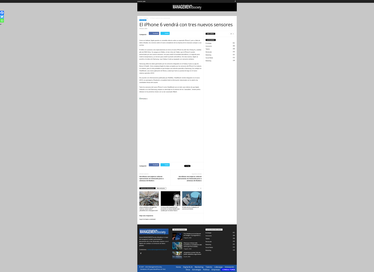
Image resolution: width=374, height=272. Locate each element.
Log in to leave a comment (147, 219)
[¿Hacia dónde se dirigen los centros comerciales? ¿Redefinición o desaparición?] (149, 198)
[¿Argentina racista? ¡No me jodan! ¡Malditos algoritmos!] (177, 255)
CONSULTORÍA (228, 269)
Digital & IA (187, 267)
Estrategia (143, 20)
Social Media (209, 58)
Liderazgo (218, 267)
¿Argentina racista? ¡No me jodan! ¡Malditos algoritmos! (192, 253)
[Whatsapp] (2, 20)
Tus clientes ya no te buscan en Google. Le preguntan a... (192, 234)
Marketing (208, 55)
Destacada (209, 52)
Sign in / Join (141, 1)
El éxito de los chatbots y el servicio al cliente (190, 208)
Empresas (216, 269)
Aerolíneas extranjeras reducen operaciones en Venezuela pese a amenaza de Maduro (151, 178)
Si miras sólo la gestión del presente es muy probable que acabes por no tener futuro (170, 208)
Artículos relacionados (147, 188)
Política (206, 269)
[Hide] (1, 24)
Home (140, 18)
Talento (208, 49)
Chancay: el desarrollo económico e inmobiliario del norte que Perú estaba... (193, 244)
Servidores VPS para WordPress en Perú (152, 269)
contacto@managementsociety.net (157, 249)
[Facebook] (235, 1)
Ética (188, 269)
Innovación (209, 46)
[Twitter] (2, 17)
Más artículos (161, 188)
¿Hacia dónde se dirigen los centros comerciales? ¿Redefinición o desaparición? (148, 208)
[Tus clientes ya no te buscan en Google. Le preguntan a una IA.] (177, 236)
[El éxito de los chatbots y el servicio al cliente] (192, 198)
